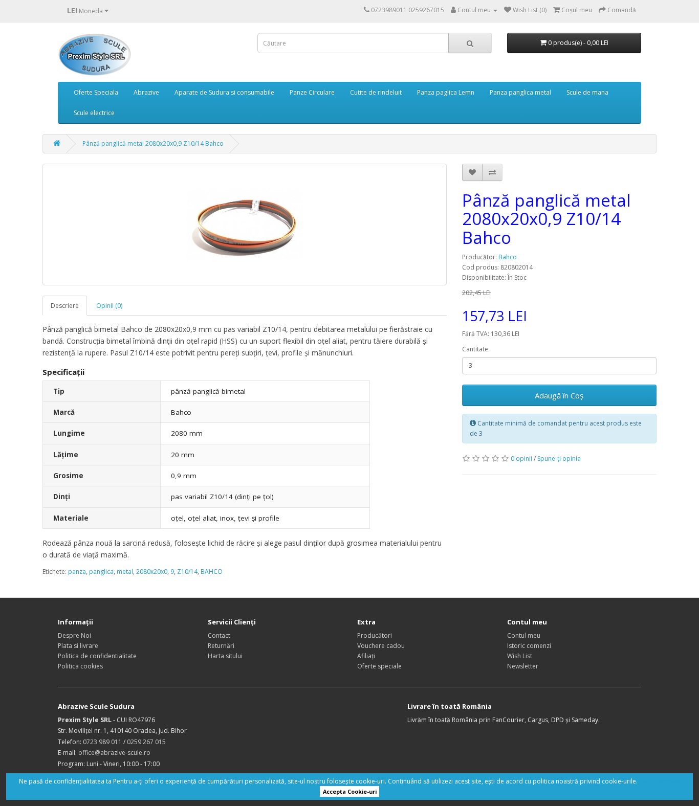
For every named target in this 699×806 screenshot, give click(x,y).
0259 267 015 (146, 741)
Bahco (507, 257)
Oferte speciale (379, 666)
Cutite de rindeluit (376, 92)
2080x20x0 (151, 571)
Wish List (519, 656)
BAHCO (212, 571)
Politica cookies (80, 666)
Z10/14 (187, 571)
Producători (374, 635)
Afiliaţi (366, 656)
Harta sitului (225, 656)
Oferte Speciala (96, 92)
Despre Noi (74, 635)
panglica (101, 571)
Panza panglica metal (520, 92)
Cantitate (475, 349)
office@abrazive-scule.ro (114, 752)
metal (125, 571)
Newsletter (522, 666)
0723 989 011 (102, 741)
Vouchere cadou (381, 645)
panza (77, 571)
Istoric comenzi (529, 645)
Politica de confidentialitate (97, 656)
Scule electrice (94, 112)
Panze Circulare (312, 92)
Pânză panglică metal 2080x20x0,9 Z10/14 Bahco (153, 143)
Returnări (221, 645)
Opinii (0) (109, 305)
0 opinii (521, 458)
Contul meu (523, 635)
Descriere (65, 305)
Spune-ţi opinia (559, 458)
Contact (219, 635)
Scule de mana (587, 92)
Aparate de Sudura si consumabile (224, 92)
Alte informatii (659, 781)
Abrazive (146, 92)
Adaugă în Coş (559, 395)
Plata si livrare (78, 645)
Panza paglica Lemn (445, 92)
